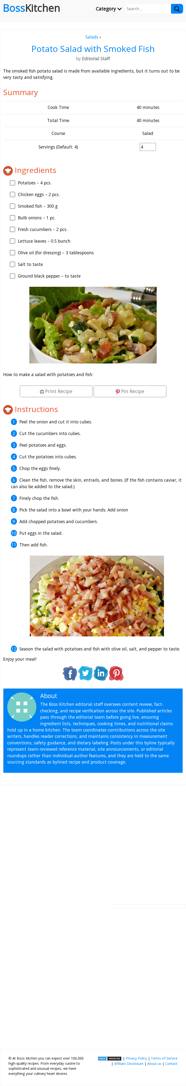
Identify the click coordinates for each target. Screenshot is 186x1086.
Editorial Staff (77, 696)
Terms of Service (164, 1058)
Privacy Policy (136, 1058)
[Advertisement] (93, 841)
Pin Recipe (132, 391)
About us (154, 1063)
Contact (171, 1063)
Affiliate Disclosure (128, 1063)
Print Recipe (58, 391)
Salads (91, 37)
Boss (31, 8)
